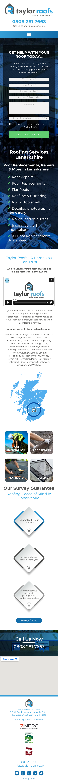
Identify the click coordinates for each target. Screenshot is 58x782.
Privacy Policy (29, 779)
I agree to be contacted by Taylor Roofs (30, 125)
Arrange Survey (29, 620)
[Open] (29, 34)
